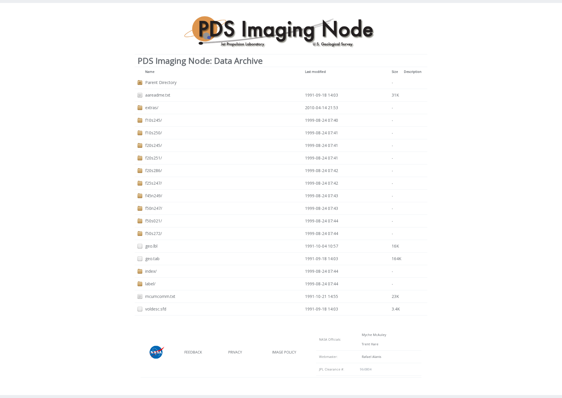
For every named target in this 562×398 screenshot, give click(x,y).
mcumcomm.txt (160, 296)
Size (395, 72)
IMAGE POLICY (284, 352)
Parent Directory (161, 82)
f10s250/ (153, 132)
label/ (150, 284)
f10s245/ (153, 120)
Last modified (315, 72)
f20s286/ (153, 170)
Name (150, 72)
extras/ (151, 107)
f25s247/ (153, 183)
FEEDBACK (193, 352)
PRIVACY (235, 352)
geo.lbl (151, 246)
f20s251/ (153, 158)
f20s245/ (153, 145)
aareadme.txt (157, 95)
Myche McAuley (373, 335)
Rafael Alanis (370, 357)
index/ (151, 271)
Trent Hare (369, 344)
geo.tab (152, 258)
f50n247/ (153, 208)
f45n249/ (153, 195)
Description (413, 72)
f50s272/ (153, 233)
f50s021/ (153, 221)
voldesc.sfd (155, 309)
